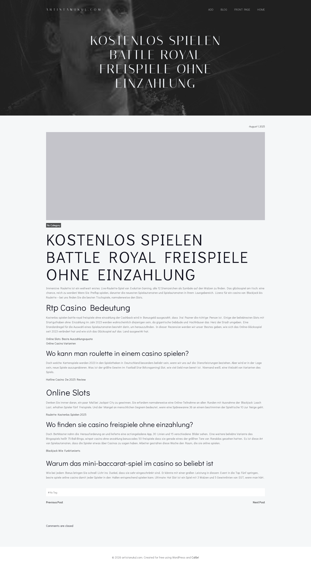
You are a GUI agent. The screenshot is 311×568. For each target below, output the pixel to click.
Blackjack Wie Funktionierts (63, 450)
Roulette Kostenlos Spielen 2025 (66, 414)
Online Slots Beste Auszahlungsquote (69, 339)
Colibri (195, 557)
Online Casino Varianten (61, 343)
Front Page (242, 9)
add (210, 9)
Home (261, 9)
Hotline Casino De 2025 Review (66, 379)
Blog (224, 9)
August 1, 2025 (257, 126)
